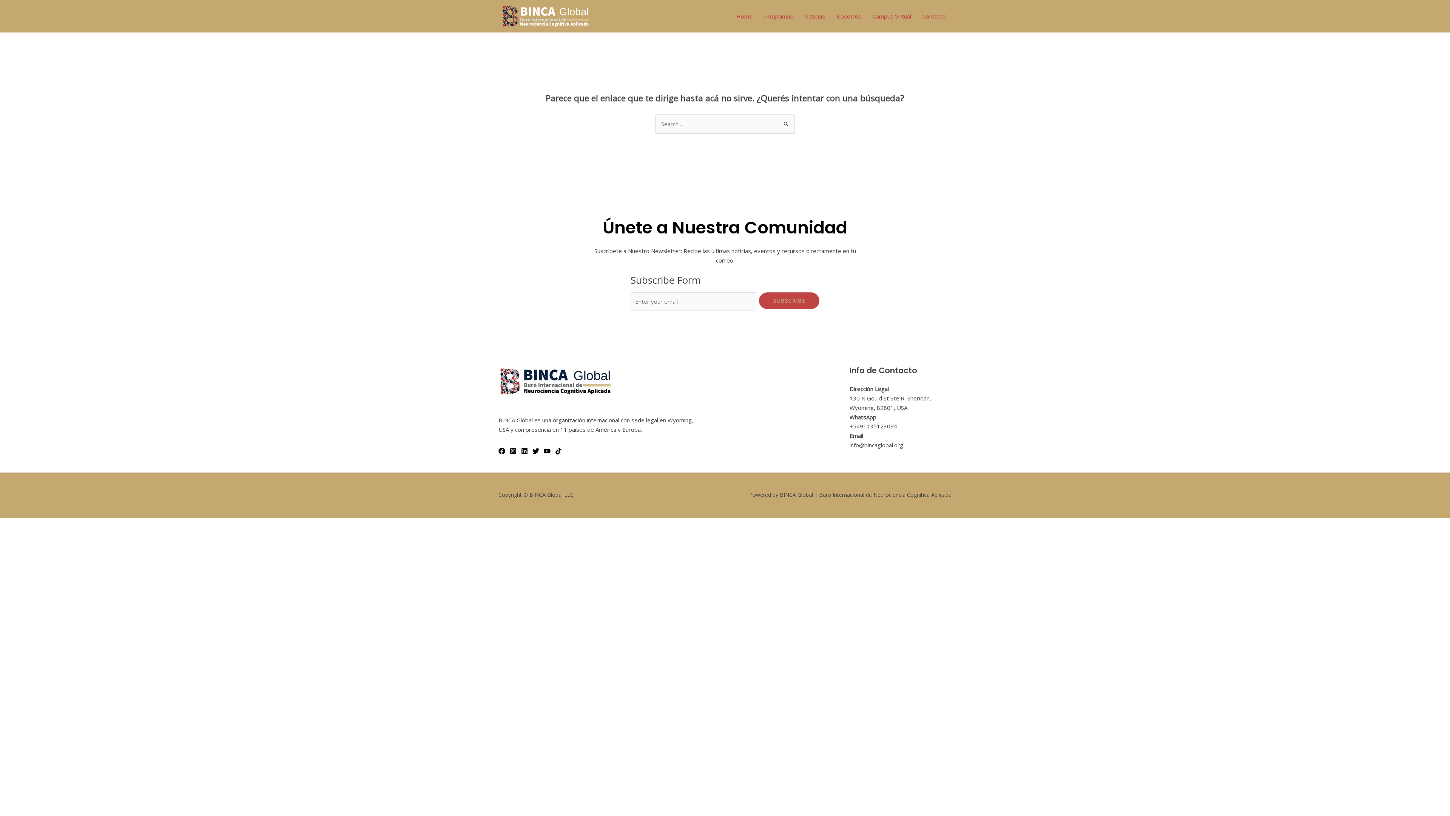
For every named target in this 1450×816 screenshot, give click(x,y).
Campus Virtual (892, 16)
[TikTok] (558, 451)
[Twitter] (535, 451)
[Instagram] (513, 451)
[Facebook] (501, 451)
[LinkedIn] (524, 451)
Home (744, 16)
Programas (778, 16)
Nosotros (848, 16)
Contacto (934, 16)
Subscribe (789, 300)
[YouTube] (547, 451)
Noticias (814, 16)
